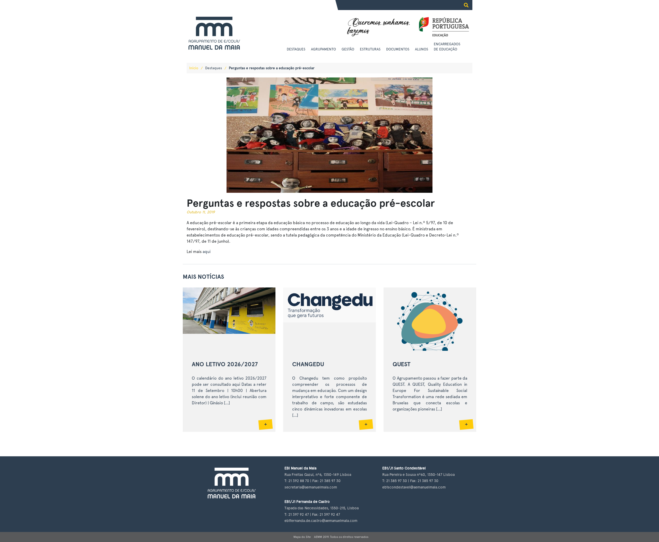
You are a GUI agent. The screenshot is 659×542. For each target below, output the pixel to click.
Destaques (296, 49)
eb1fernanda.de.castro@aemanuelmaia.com (320, 520)
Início (193, 68)
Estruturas (370, 49)
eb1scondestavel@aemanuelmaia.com (414, 487)
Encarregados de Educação (447, 46)
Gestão (348, 49)
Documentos (397, 49)
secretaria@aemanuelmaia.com (310, 487)
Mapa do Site (302, 537)
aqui (207, 251)
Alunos (421, 49)
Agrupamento (323, 49)
